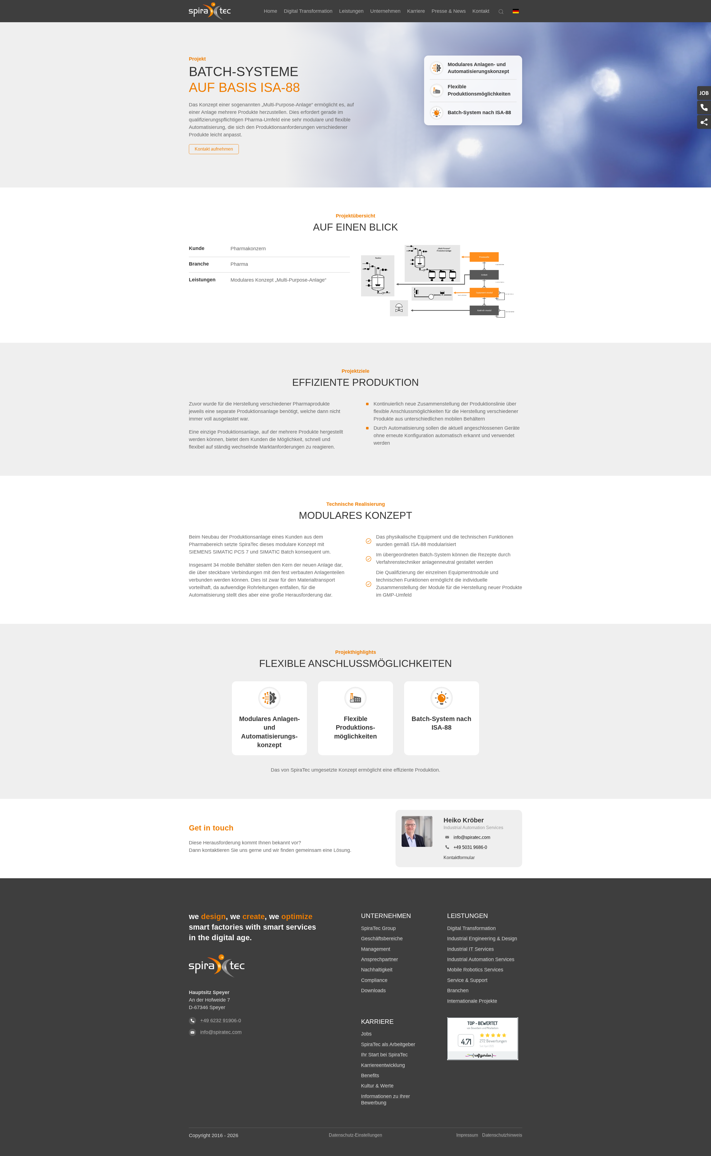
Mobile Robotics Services (475, 969)
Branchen (458, 990)
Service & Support (467, 980)
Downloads (373, 990)
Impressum (467, 1135)
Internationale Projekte (472, 1001)
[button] (515, 11)
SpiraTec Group (378, 928)
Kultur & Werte (377, 1086)
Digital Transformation (471, 928)
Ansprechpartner (379, 959)
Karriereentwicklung (383, 1065)
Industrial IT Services (470, 949)
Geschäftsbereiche (382, 938)
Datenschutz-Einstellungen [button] (355, 1135)
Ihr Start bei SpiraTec (384, 1054)
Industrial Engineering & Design (482, 938)
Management (375, 949)
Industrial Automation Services (480, 959)
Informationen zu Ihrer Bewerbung (385, 1099)
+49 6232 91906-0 (220, 1020)
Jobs (366, 1034)
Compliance (374, 980)
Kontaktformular (459, 857)
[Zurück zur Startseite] (210, 11)
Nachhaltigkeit (376, 969)
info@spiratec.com (221, 1032)
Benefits (370, 1075)
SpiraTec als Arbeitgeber (388, 1044)
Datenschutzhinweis (502, 1135)
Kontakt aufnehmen (214, 149)
